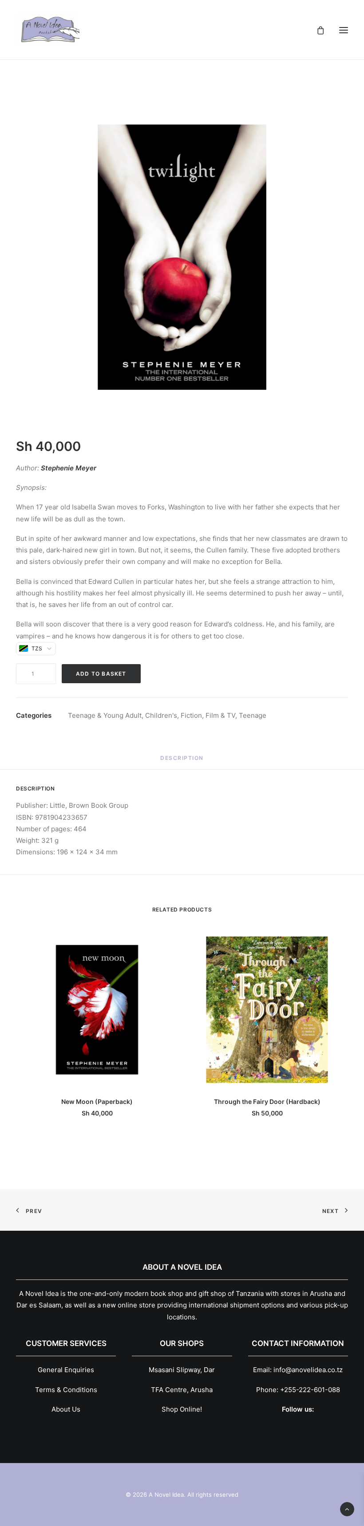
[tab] (182, 761)
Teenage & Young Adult (105, 715)
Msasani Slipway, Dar (182, 1370)
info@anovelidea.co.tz (308, 1370)
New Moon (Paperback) (97, 1101)
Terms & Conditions (66, 1389)
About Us (65, 1409)
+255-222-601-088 (310, 1389)
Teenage (252, 715)
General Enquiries (66, 1370)
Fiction (191, 715)
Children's (161, 715)
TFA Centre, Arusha (182, 1389)
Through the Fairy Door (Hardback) (267, 1101)
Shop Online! (182, 1409)
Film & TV (220, 715)
